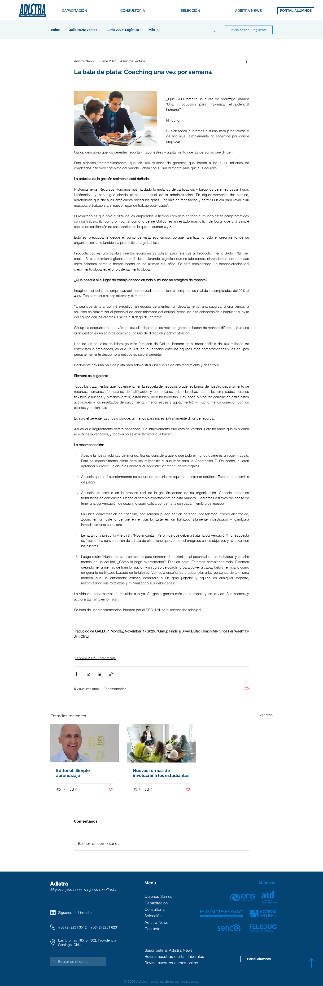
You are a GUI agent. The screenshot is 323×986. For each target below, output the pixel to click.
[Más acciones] (246, 61)
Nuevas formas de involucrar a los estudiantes (161, 773)
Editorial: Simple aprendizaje (73, 773)
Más (151, 30)
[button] (213, 30)
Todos (55, 30)
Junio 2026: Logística (123, 30)
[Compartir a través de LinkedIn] (99, 674)
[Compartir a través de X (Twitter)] (88, 674)
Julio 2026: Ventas (83, 30)
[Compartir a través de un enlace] (111, 674)
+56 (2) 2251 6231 (104, 927)
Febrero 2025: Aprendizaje (95, 658)
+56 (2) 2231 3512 (72, 927)
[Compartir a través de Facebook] (76, 674)
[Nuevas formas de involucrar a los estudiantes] (161, 743)
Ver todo (266, 715)
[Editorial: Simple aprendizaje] (84, 743)
